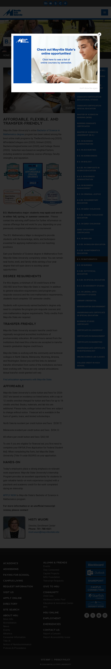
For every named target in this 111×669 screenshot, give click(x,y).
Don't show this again (89, 88)
